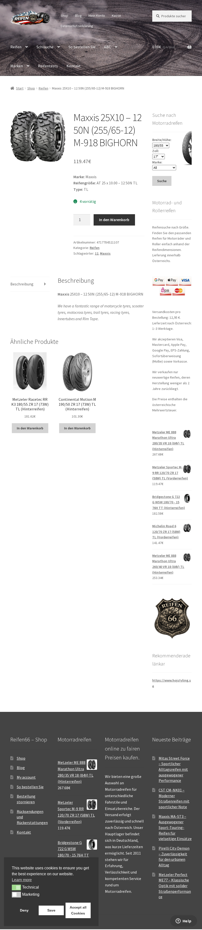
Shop (64, 15)
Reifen (15, 46)
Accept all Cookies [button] (78, 910)
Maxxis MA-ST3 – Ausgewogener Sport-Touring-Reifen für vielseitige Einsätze (175, 827)
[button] (58, 119)
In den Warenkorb (114, 219)
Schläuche (44, 46)
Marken (16, 65)
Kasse (116, 15)
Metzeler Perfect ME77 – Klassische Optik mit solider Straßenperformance (175, 885)
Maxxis (105, 253)
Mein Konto (96, 15)
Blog (78, 15)
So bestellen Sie (81, 46)
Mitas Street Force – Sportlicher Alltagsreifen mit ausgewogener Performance (174, 769)
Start (19, 88)
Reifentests (48, 65)
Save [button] (51, 910)
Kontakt (74, 65)
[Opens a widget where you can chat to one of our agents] (183, 921)
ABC (107, 46)
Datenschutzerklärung (77, 26)
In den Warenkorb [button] (30, 428)
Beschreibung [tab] (22, 283)
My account (26, 777)
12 (96, 253)
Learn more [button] (22, 880)
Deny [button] (24, 910)
